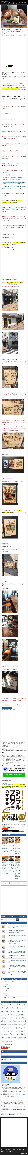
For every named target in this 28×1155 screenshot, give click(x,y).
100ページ (21, 1007)
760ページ (12, 1028)
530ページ (9, 1021)
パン (17, 35)
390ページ (6, 1017)
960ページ (23, 1034)
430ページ (3, 1018)
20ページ (6, 1005)
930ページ (6, 1034)
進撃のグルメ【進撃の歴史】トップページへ (13, 1114)
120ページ (7, 1008)
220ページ (12, 1011)
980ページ (9, 1036)
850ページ (12, 1031)
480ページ (6, 1020)
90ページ (16, 1007)
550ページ (20, 1021)
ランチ (19, 35)
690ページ (23, 1025)
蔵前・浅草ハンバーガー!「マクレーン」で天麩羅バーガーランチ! (14, 31)
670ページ (12, 1025)
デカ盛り (13, 35)
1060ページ (6, 1038)
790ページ (3, 1030)
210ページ (6, 1011)
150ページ (24, 1008)
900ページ (14, 1033)
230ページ (18, 1011)
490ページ (12, 1020)
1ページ (3, 1004)
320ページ (18, 1014)
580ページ (12, 1023)
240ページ (23, 1011)
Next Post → (24, 883)
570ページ (6, 1023)
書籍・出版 (5, 993)
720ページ (14, 1027)
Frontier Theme (24, 1153)
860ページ (18, 1031)
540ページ (14, 1021)
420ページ (23, 1017)
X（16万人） (5, 984)
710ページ (9, 1027)
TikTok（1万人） (6, 988)
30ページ (11, 1005)
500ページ (18, 1020)
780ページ (23, 1028)
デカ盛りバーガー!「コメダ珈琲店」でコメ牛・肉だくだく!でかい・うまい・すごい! (5, 868)
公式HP (18, 227)
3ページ (12, 1004)
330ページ (23, 1014)
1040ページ (19, 1037)
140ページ (18, 1008)
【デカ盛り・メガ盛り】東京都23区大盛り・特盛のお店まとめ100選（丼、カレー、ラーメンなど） (17, 942)
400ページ (12, 1017)
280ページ (20, 1012)
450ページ (14, 1018)
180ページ (14, 1010)
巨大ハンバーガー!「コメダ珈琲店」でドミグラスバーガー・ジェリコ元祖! (17, 848)
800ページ (9, 1030)
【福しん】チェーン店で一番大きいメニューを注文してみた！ (11, 847)
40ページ (16, 1005)
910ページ (20, 1033)
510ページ (23, 1020)
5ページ (21, 1004)
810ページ (14, 1030)
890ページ (9, 1033)
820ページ (20, 1030)
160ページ (3, 1010)
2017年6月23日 (6, 35)
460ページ (20, 1018)
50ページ (21, 1005)
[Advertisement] (14, 50)
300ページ (6, 1014)
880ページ (3, 1033)
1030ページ (13, 1037)
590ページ (18, 1023)
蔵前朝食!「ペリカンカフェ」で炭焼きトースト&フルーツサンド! (5, 847)
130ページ (13, 1008)
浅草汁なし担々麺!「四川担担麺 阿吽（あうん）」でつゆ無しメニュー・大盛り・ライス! (11, 868)
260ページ (9, 1012)
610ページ (3, 1024)
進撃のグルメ (4, 1)
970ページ (3, 1036)
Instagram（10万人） (7, 986)
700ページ (3, 1027)
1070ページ (13, 1038)
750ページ (6, 1028)
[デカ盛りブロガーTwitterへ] (10, 1082)
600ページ (23, 1023)
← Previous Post (5, 883)
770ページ (18, 1028)
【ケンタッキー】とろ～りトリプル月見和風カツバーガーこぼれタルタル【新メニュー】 (17, 973)
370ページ (20, 1015)
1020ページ (7, 1037)
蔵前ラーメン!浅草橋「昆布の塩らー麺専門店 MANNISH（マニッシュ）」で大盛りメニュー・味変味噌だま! (17, 870)
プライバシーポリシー (7, 995)
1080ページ (19, 1038)
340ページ (3, 1015)
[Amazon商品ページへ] (14, 821)
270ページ (14, 1012)
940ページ (12, 1034)
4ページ (16, 1004)
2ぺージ (7, 1004)
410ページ (18, 1017)
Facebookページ (6, 990)
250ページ (3, 1012)
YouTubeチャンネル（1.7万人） (10, 981)
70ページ (6, 1007)
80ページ (11, 1007)
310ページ (12, 1014)
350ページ (9, 1015)
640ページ (20, 1024)
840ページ (6, 1031)
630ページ (14, 1024)
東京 (23, 35)
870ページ (23, 1031)
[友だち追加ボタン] (14, 777)
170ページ (9, 1010)
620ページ (9, 1024)
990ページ (14, 1036)
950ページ (18, 1034)
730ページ (20, 1027)
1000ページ (20, 1036)
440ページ (9, 1018)
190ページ (20, 1010)
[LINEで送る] (6, 65)
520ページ (3, 1021)
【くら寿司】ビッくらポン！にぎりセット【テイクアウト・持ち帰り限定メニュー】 (17, 967)
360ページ (14, 1015)
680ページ (18, 1025)
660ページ (6, 1025)
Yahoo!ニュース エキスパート (9, 997)
